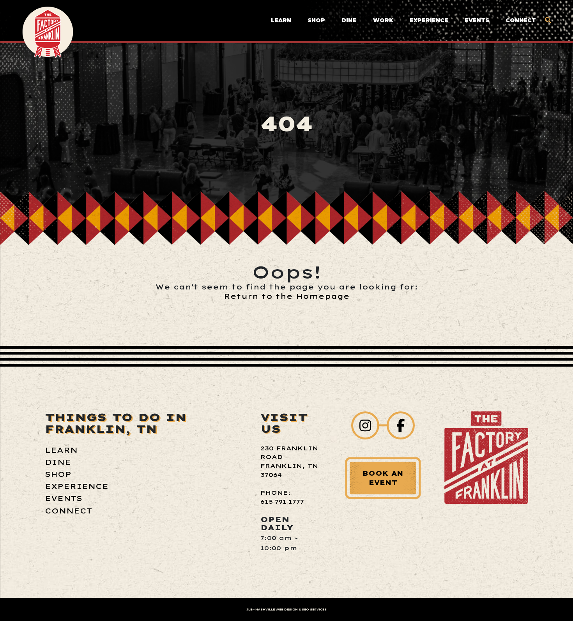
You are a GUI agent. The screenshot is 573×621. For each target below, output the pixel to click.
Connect (521, 20)
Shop (316, 20)
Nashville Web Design (276, 609)
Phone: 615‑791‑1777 (282, 497)
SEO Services (314, 609)
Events (477, 20)
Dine (348, 20)
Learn (281, 20)
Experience (429, 20)
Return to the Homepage (287, 296)
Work (383, 20)
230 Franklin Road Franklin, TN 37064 (289, 462)
